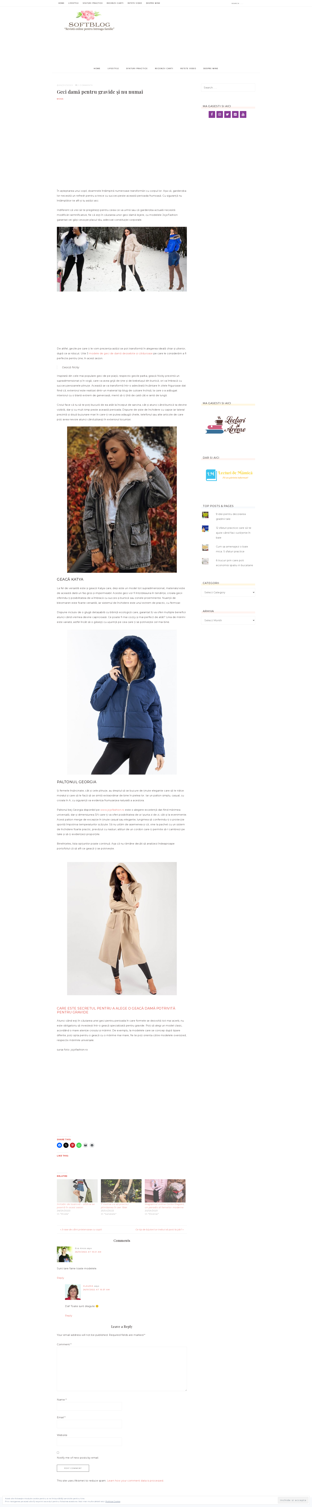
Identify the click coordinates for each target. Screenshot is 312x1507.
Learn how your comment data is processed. (135, 1480)
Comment (64, 1344)
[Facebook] (212, 114)
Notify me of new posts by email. (78, 1457)
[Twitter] (227, 114)
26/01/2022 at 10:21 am (88, 1252)
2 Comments (85, 85)
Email (61, 1417)
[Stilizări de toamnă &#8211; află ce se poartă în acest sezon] (77, 1190)
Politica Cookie (112, 1501)
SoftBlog (89, 21)
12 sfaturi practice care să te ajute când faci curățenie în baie (233, 532)
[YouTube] (243, 114)
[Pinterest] (235, 114)
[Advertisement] (190, 37)
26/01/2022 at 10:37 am (96, 1289)
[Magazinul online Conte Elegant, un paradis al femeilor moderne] (165, 1190)
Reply (60, 1277)
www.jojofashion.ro (112, 809)
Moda (60, 99)
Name (61, 1399)
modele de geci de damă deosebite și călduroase (121, 353)
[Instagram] (219, 114)
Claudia (88, 1286)
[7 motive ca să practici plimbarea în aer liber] (121, 1190)
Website (62, 1435)
